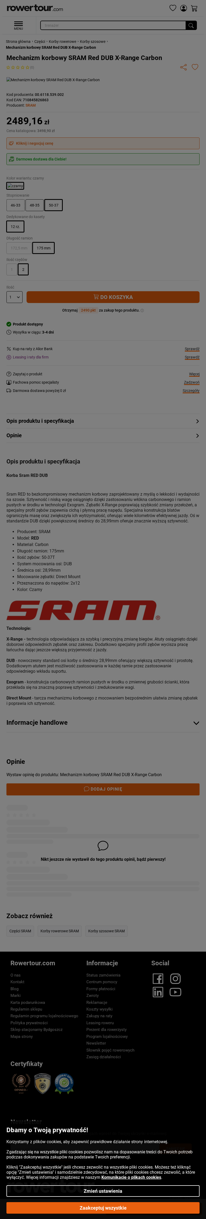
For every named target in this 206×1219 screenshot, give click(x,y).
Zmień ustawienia (103, 1191)
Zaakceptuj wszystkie (103, 1208)
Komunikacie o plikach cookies (131, 1177)
